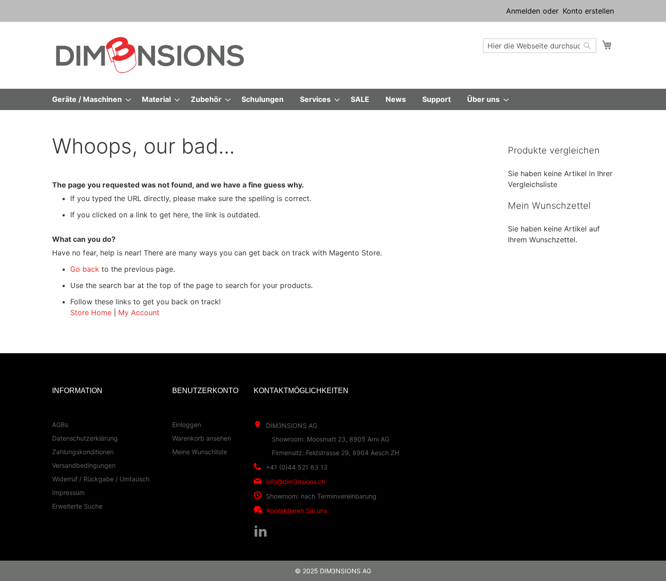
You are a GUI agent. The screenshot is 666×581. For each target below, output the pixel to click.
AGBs (60, 424)
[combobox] (539, 45)
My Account (138, 312)
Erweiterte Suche (77, 506)
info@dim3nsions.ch (295, 481)
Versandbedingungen (84, 465)
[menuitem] (89, 99)
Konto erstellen (588, 10)
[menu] (333, 99)
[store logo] (150, 55)
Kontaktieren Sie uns (297, 510)
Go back (84, 269)
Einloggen (186, 424)
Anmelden (523, 10)
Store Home (90, 312)
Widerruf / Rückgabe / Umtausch (101, 479)
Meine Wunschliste (199, 452)
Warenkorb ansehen (201, 438)
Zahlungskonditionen (83, 452)
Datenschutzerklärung (85, 438)
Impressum (68, 492)
